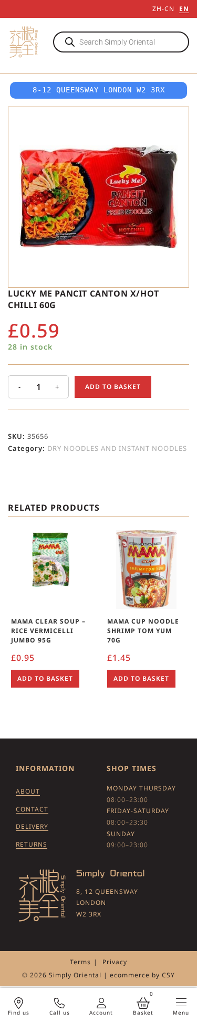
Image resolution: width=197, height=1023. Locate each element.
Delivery (32, 826)
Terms (80, 961)
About (28, 791)
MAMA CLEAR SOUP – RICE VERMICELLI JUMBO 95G (48, 631)
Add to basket (113, 386)
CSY (168, 975)
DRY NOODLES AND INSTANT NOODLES (117, 448)
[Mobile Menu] (181, 1002)
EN (184, 8)
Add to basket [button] (45, 678)
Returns (31, 844)
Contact (32, 809)
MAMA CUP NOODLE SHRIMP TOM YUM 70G (143, 631)
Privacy (114, 961)
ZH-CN (163, 8)
